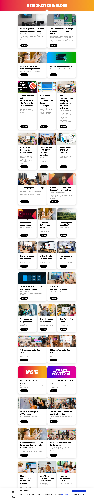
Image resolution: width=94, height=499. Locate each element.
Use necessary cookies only (79, 494)
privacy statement (64, 494)
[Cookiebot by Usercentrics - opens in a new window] (13, 497)
